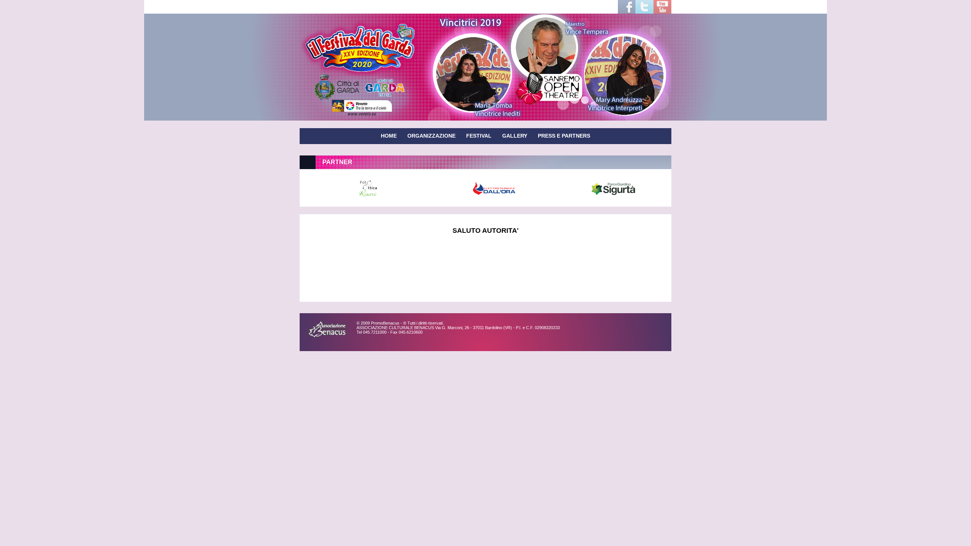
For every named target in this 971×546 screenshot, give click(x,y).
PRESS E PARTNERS (564, 136)
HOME (389, 136)
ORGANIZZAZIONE (431, 136)
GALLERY (514, 136)
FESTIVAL (479, 136)
